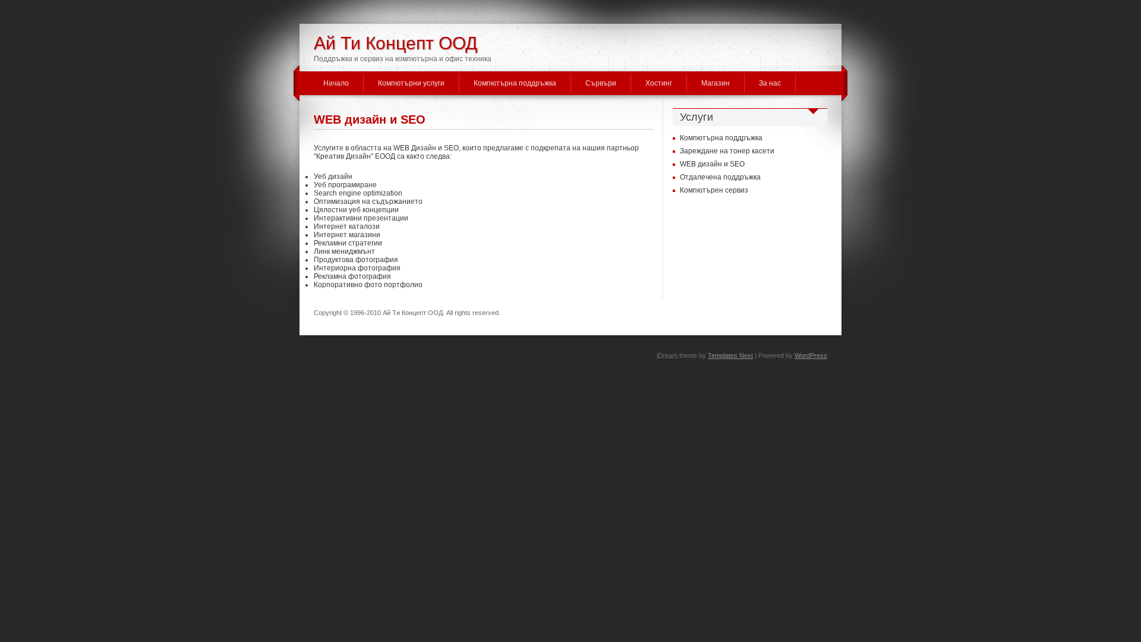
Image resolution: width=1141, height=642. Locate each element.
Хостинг (658, 83)
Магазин (715, 83)
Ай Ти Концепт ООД (395, 43)
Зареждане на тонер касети (727, 151)
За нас (770, 83)
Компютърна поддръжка (515, 83)
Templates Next (730, 355)
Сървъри (600, 83)
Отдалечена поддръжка (720, 177)
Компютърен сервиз (714, 190)
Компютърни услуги (411, 83)
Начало (336, 83)
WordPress (811, 355)
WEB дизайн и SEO (369, 119)
